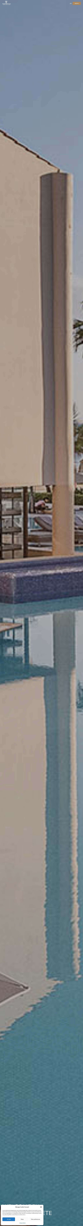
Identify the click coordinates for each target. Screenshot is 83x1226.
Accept (9, 1219)
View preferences (35, 1219)
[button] (41, 1207)
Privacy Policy (23, 1222)
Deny (22, 1219)
